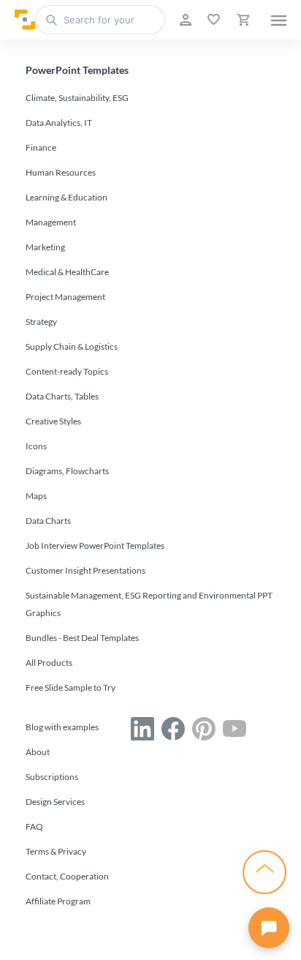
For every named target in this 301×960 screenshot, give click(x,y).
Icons (36, 445)
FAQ (34, 826)
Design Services (55, 801)
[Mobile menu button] (278, 19)
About (38, 751)
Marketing (45, 246)
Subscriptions (52, 776)
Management (51, 222)
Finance (41, 147)
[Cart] (241, 20)
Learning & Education (66, 197)
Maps (36, 495)
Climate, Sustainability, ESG (77, 97)
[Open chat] (268, 927)
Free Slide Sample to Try (70, 687)
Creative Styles (53, 421)
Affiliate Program (58, 901)
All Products (49, 662)
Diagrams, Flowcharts (67, 470)
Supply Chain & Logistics (72, 346)
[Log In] (184, 20)
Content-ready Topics (67, 371)
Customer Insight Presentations (85, 570)
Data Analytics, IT (59, 122)
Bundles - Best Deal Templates (82, 637)
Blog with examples (62, 726)
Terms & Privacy (56, 851)
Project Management (65, 296)
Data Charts (48, 520)
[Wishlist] (212, 20)
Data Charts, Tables (62, 396)
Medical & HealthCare (67, 271)
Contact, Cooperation (67, 876)
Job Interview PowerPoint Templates (95, 545)
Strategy (41, 321)
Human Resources (61, 172)
